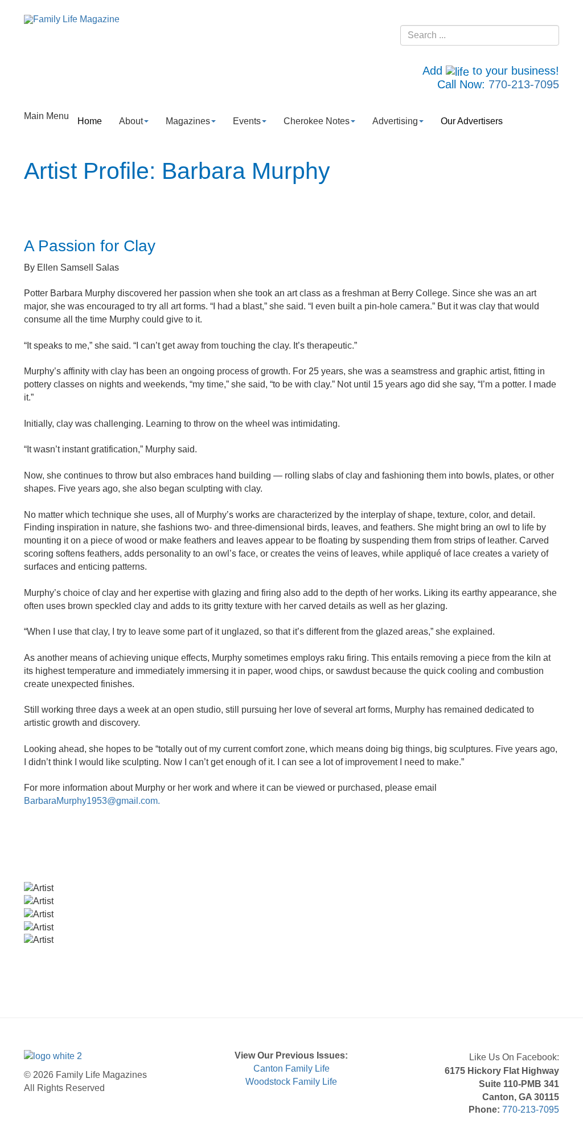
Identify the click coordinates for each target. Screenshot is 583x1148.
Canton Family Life (291, 1068)
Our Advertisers (472, 121)
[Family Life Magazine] (72, 19)
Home (89, 121)
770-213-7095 (523, 84)
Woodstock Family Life (291, 1081)
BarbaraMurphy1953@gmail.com (91, 801)
